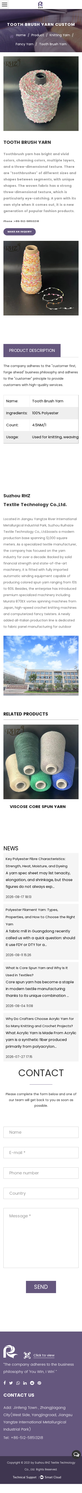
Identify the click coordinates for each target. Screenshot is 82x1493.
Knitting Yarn (60, 35)
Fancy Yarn (24, 44)
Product (37, 35)
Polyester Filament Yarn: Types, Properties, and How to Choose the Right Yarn (40, 917)
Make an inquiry (20, 231)
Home (21, 35)
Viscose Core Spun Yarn (38, 806)
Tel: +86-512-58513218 (23, 1438)
